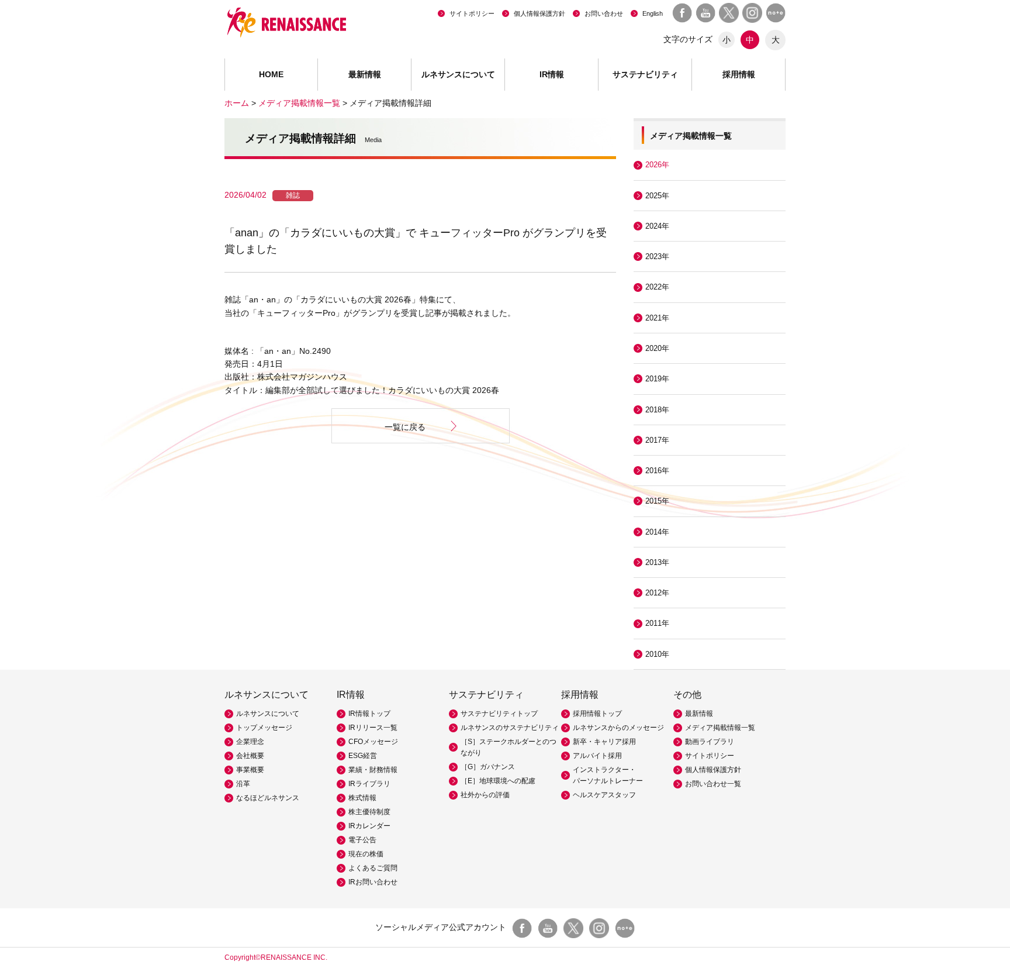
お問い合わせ (603, 13)
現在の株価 (365, 854)
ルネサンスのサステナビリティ (510, 728)
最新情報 (364, 74)
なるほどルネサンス (267, 798)
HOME (271, 74)
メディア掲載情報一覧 (299, 103)
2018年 (657, 409)
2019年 (657, 378)
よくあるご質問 (372, 868)
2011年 (657, 623)
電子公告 (362, 840)
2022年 (657, 287)
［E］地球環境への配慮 (498, 781)
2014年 (657, 532)
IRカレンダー (369, 826)
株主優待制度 (369, 812)
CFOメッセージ (373, 742)
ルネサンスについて (267, 713)
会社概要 (250, 756)
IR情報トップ (369, 713)
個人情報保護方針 (539, 13)
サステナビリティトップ (499, 713)
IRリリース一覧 (372, 728)
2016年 (657, 470)
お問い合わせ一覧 (713, 784)
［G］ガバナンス (488, 767)
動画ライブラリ (709, 742)
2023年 (657, 256)
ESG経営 (362, 756)
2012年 (657, 592)
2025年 (657, 195)
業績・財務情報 (372, 770)
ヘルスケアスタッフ (604, 795)
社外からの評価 (485, 795)
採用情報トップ (597, 713)
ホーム (236, 103)
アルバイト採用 (597, 756)
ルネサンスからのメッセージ (618, 728)
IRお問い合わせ (372, 882)
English (652, 13)
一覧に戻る (405, 427)
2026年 (657, 164)
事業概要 (250, 770)
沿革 (243, 784)
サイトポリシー (471, 13)
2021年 (657, 318)
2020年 (657, 348)
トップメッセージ (264, 728)
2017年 (657, 440)
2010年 (657, 654)
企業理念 (250, 742)
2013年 (657, 562)
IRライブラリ (369, 784)
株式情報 (362, 798)
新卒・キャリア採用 (604, 742)
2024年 (657, 226)
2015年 (657, 501)
